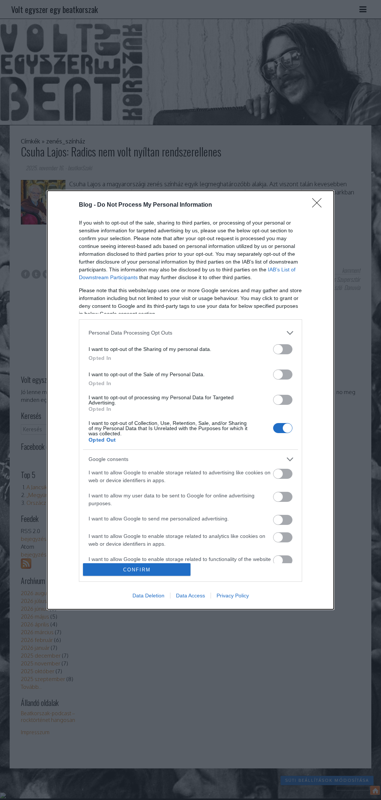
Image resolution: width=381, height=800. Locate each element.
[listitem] (190, 333)
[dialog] (190, 400)
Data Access (190, 596)
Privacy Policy (233, 596)
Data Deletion (148, 596)
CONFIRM (137, 569)
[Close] (319, 205)
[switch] (282, 349)
